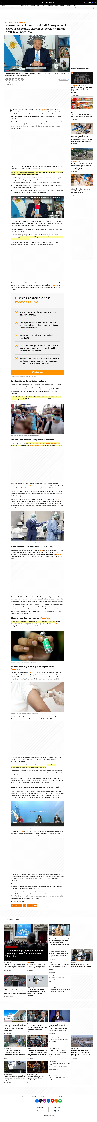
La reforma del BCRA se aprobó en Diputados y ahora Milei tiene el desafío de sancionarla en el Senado (37, 1053)
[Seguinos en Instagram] (44, 1101)
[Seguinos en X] (41, 1101)
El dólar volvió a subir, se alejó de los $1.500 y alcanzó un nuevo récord (59, 1077)
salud (60, 445)
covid (35, 905)
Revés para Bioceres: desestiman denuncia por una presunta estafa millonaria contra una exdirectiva (15, 1028)
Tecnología (68, 5)
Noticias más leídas (12, 920)
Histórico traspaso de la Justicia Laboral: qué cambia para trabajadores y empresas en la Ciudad (81, 90)
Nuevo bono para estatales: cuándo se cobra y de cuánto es (81, 965)
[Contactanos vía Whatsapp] (42, 1111)
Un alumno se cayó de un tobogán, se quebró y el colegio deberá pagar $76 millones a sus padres (14, 1053)
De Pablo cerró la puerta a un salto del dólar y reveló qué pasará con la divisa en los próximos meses (14, 966)
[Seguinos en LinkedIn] (48, 1101)
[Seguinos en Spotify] (60, 1101)
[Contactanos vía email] (38, 1111)
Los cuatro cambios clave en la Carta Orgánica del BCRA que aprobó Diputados (58, 1052)
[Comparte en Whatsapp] (13, 79)
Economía (32, 5)
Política (38, 5)
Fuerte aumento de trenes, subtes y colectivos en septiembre (59, 990)
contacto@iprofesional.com (48, 1118)
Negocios (62, 5)
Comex (74, 5)
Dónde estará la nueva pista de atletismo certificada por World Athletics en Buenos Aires (36, 966)
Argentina (44, 110)
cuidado (30, 905)
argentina (14, 905)
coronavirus (56, 443)
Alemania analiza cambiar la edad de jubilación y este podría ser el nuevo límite (81, 191)
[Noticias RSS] (56, 1101)
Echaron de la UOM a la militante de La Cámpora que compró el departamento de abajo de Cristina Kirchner (59, 967)
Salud (12, 391)
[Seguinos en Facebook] (37, 1101)
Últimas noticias (24, 5)
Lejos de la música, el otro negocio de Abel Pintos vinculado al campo (35, 1078)
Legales (56, 5)
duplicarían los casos (36, 445)
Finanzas (44, 5)
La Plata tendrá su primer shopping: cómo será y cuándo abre (59, 978)
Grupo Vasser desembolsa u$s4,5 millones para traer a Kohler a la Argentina (14, 1078)
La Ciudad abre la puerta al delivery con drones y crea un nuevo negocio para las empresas (36, 992)
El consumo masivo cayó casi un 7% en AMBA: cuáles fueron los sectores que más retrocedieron (81, 115)
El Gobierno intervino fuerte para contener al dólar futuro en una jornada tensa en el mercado (15, 992)
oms (25, 905)
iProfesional (8, 22)
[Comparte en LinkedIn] (16, 79)
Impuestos (50, 5)
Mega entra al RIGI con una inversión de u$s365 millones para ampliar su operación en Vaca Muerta (80, 1053)
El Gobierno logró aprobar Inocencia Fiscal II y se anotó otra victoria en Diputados (24, 953)
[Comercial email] (55, 1111)
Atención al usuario (40, 1107)
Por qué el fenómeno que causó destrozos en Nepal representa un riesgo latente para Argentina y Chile (81, 166)
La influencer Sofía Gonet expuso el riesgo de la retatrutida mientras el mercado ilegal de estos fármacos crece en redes (82, 139)
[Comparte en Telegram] (19, 79)
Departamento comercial (56, 1108)
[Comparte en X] (10, 79)
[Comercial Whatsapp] (59, 1111)
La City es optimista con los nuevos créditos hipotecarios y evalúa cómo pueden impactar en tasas (59, 1065)
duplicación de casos (34, 486)
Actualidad (15, 22)
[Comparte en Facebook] (6, 79)
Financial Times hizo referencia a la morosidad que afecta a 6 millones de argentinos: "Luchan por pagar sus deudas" (59, 941)
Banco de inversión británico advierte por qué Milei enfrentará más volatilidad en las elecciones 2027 (59, 954)
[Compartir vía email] (22, 79)
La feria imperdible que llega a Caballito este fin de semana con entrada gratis (58, 1039)
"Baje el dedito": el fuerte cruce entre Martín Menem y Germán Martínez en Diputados (37, 1027)
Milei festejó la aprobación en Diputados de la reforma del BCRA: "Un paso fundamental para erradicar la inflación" (58, 1028)
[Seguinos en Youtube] (52, 1101)
